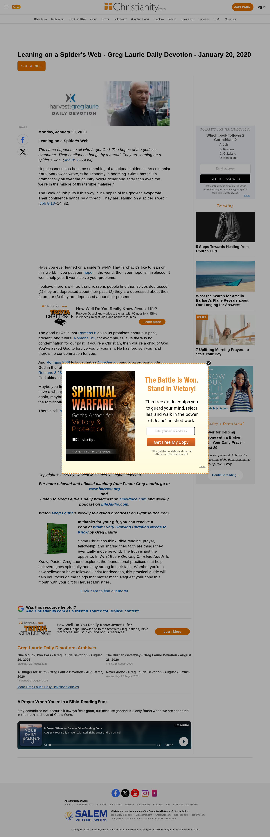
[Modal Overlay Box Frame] (135, 418)
